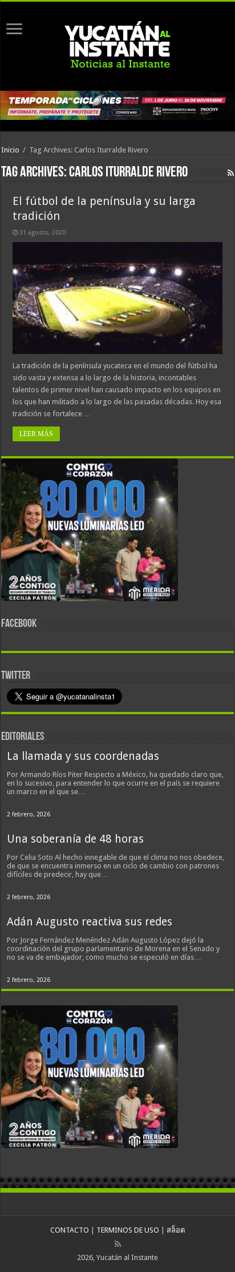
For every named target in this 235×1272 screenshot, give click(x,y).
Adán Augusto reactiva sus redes (89, 921)
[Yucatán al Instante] (117, 44)
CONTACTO (69, 1230)
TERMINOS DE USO (127, 1230)
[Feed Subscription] (231, 173)
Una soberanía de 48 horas (75, 839)
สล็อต (176, 1230)
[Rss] (118, 1244)
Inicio (10, 150)
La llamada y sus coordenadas (83, 756)
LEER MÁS (36, 434)
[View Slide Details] (89, 532)
